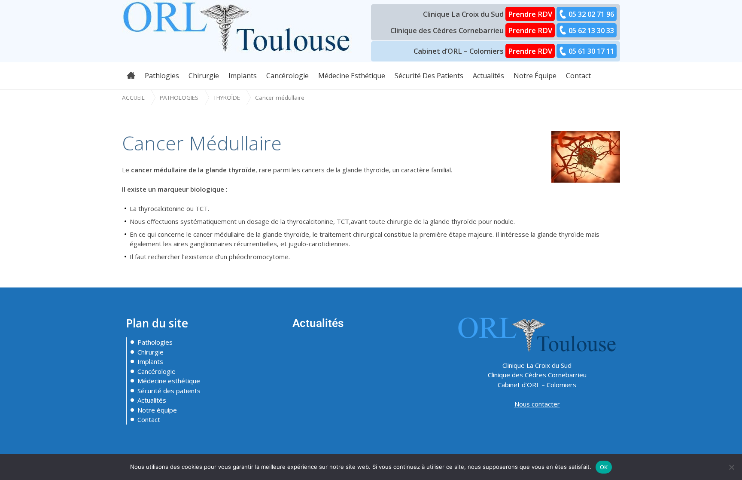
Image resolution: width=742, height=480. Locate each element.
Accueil (133, 97)
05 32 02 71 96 (591, 14)
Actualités (151, 400)
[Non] (731, 467)
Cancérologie (156, 371)
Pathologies (179, 97)
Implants (150, 361)
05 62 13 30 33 (591, 30)
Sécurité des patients (169, 390)
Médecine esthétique (168, 380)
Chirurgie (150, 352)
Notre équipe (157, 410)
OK (604, 467)
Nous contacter (537, 404)
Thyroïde (226, 97)
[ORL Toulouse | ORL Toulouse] (237, 25)
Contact (148, 419)
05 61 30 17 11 (591, 51)
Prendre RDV (530, 14)
